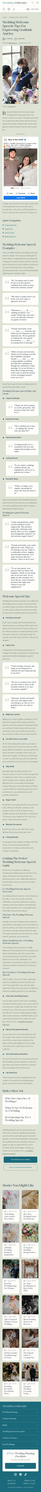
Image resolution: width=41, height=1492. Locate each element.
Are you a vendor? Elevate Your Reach (20, 1167)
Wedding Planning (10, 1412)
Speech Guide (9, 233)
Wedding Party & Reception (14, 1432)
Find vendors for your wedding (20, 1159)
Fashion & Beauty (10, 1419)
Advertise (11, 1484)
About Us (11, 1481)
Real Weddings (9, 1445)
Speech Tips (9, 229)
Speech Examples (11, 225)
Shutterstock (12, 106)
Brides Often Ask (10, 236)
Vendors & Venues (10, 1438)
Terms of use (29, 1481)
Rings (5, 1425)
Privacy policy (29, 1484)
